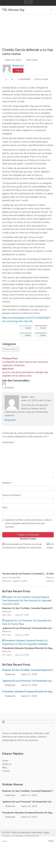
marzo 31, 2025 (29, 674)
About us (6, 764)
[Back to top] (8, 827)
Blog (4, 767)
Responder (10, 420)
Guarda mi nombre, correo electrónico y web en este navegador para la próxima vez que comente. (28, 523)
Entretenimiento (10, 349)
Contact (6, 771)
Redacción (18, 65)
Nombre (7, 482)
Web (4, 507)
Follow (18, 70)
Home (5, 760)
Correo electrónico (12, 495)
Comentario (8, 442)
